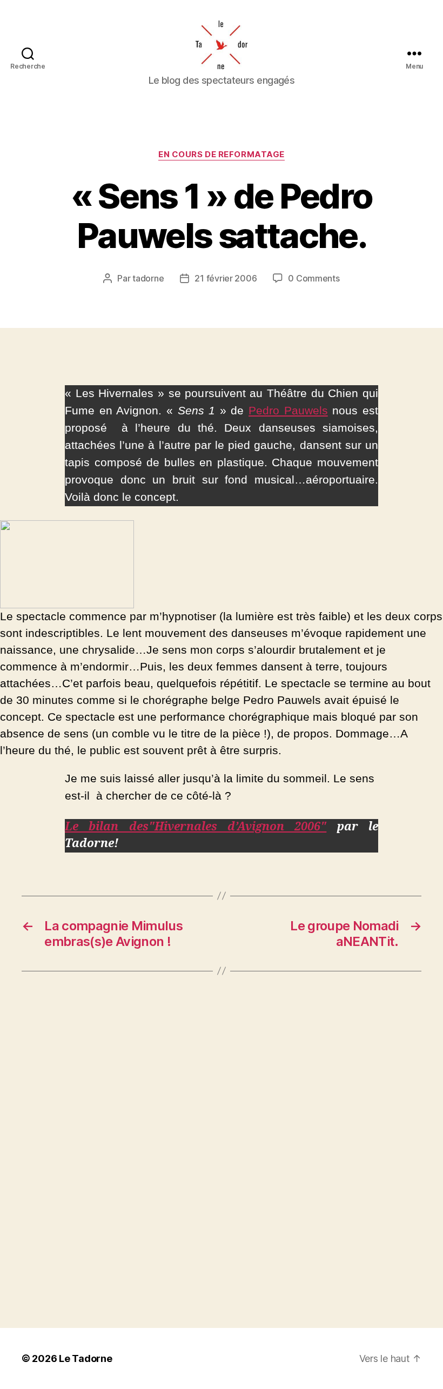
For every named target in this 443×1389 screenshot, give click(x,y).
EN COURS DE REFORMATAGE (221, 154)
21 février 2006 (225, 278)
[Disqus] (221, 1150)
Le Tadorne (85, 1358)
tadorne (148, 278)
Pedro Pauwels (288, 410)
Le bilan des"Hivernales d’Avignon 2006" (195, 827)
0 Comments (313, 278)
